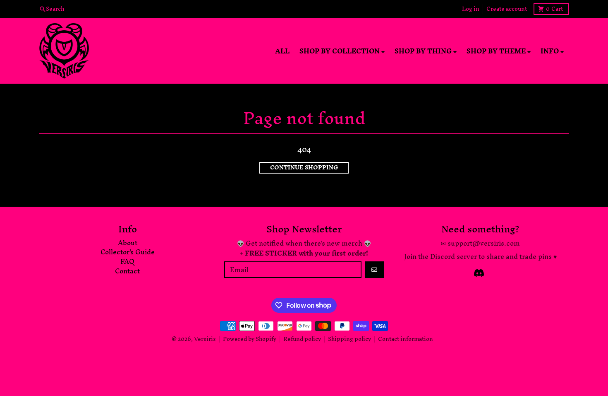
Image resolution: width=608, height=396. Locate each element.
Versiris (205, 339)
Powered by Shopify (249, 339)
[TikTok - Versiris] (479, 273)
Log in (470, 9)
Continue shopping (304, 168)
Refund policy (302, 339)
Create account (506, 9)
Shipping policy (349, 339)
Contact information (405, 339)
